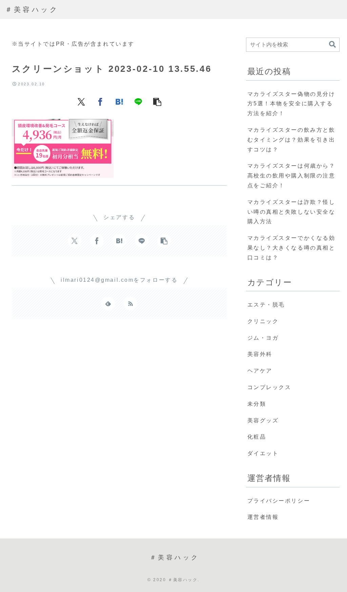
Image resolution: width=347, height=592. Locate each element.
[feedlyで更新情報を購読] (108, 303)
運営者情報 (263, 517)
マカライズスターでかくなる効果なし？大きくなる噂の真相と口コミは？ (291, 247)
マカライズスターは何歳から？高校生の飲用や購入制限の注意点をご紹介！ (291, 175)
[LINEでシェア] (138, 101)
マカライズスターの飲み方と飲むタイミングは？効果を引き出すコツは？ (291, 139)
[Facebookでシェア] (100, 101)
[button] (157, 101)
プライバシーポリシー (278, 501)
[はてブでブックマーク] (119, 101)
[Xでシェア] (81, 101)
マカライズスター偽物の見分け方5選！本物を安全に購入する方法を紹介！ (291, 104)
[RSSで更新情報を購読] (130, 303)
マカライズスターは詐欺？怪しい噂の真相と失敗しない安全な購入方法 (291, 212)
